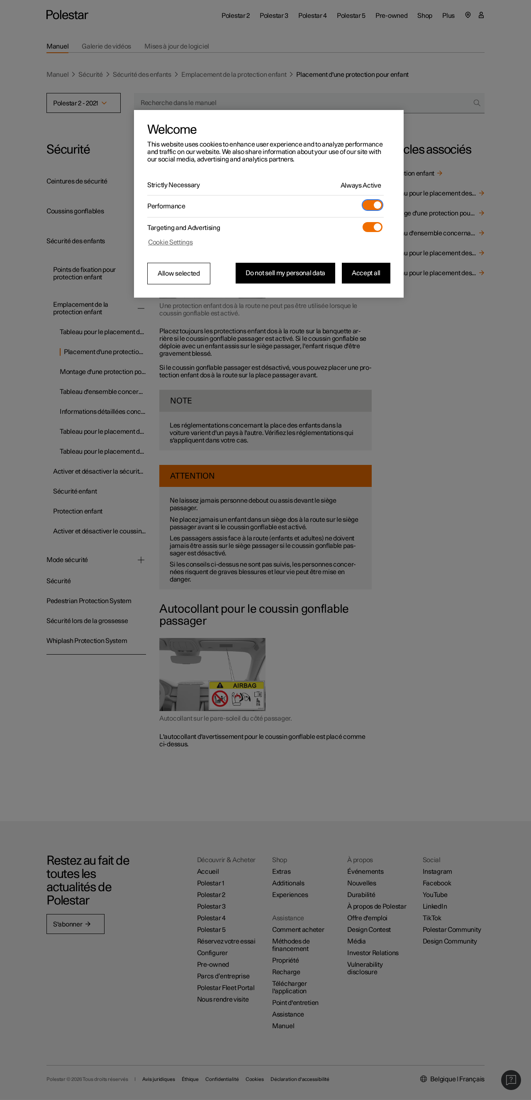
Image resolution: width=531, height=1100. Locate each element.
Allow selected (179, 273)
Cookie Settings (170, 242)
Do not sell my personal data (285, 273)
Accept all (366, 273)
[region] (269, 204)
